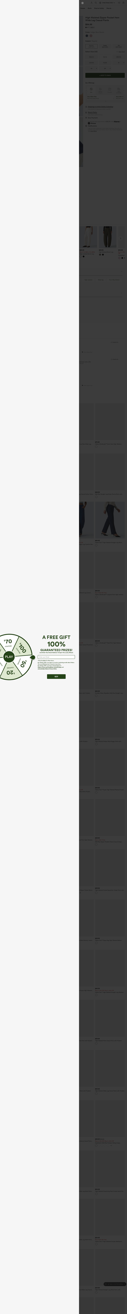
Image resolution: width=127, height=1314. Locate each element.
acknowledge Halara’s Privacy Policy (47, 668)
